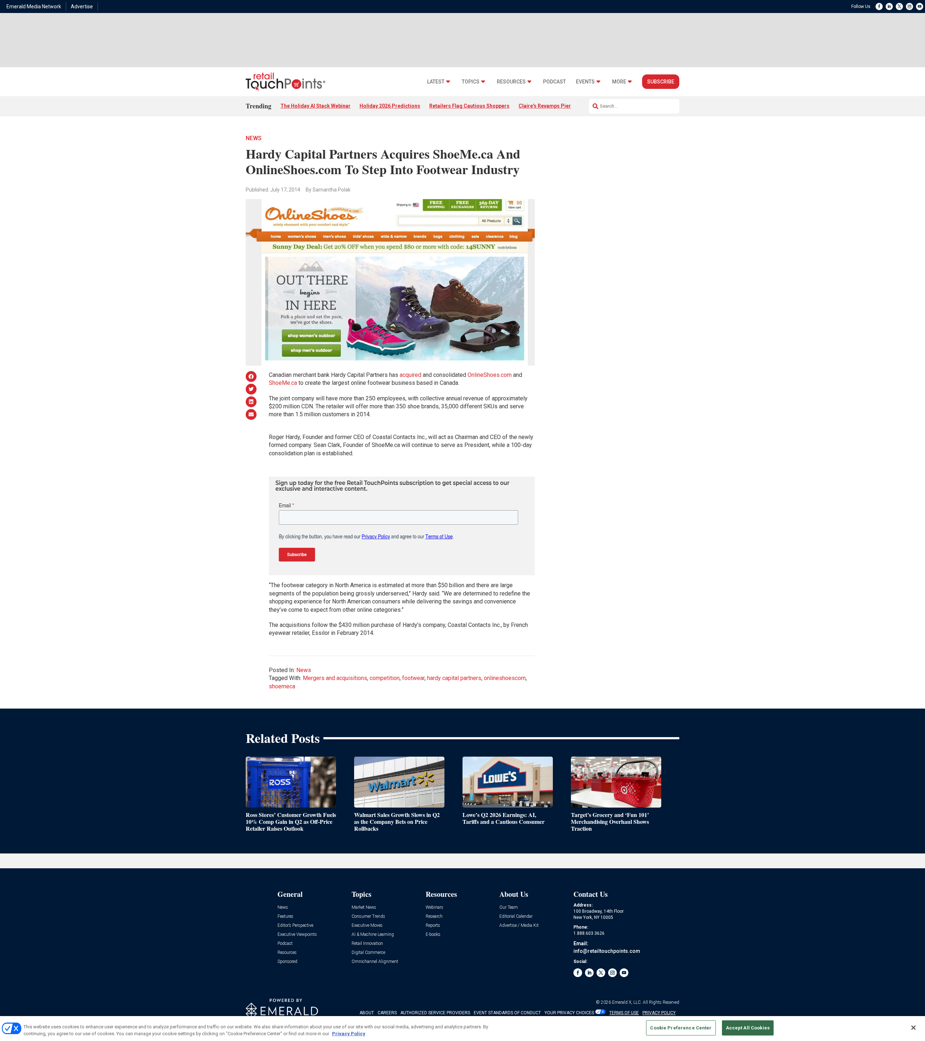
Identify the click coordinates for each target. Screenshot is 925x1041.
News (254, 138)
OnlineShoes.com (490, 374)
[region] (462, 1028)
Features (285, 916)
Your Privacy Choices (569, 1012)
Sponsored (287, 961)
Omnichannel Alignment (375, 961)
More (619, 82)
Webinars (434, 907)
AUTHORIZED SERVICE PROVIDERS (435, 1012)
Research (434, 916)
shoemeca (282, 686)
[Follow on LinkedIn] (889, 6)
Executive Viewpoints (297, 934)
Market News (364, 907)
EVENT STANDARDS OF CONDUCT (507, 1012)
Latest (435, 82)
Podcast (554, 82)
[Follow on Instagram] (909, 6)
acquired (410, 374)
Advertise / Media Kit (519, 925)
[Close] (913, 1028)
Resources (511, 82)
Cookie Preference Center (680, 1028)
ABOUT (367, 1012)
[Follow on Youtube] (919, 6)
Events (585, 82)
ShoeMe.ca (283, 382)
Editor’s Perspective (295, 925)
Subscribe (660, 82)
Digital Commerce (368, 952)
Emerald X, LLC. (627, 1002)
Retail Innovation (367, 943)
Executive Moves (367, 925)
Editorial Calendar (516, 916)
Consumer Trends (368, 916)
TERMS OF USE (624, 1012)
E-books (433, 934)
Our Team (508, 907)
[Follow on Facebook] (879, 6)
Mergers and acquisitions (335, 678)
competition (385, 678)
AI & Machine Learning (373, 934)
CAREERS (387, 1012)
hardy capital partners (454, 678)
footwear (413, 678)
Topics (470, 82)
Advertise (82, 6)
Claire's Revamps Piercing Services (561, 106)
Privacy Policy (348, 1033)
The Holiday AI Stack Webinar (315, 106)
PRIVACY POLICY (659, 1012)
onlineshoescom (505, 678)
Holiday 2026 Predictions (390, 106)
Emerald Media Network (34, 6)
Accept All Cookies (748, 1028)
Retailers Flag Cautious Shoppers (469, 106)
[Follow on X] (899, 6)
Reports (433, 925)
